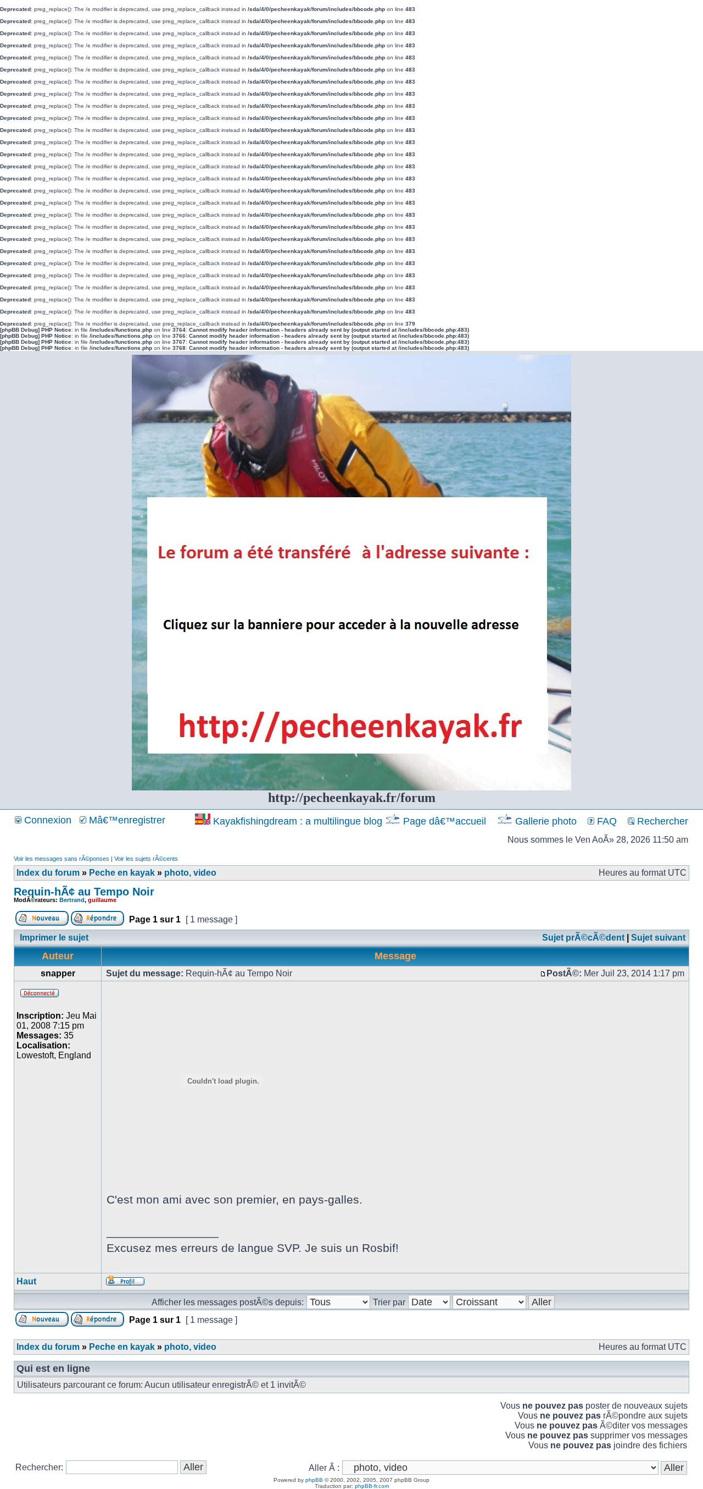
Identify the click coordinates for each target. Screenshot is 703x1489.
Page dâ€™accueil (444, 821)
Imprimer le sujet (54, 937)
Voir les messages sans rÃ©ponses (61, 858)
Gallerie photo (545, 821)
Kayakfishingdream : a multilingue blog (297, 821)
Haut (26, 1281)
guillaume (102, 900)
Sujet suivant (658, 937)
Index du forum (48, 872)
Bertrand (72, 900)
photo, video (190, 872)
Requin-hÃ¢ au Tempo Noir (84, 892)
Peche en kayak (122, 872)
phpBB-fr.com (372, 1486)
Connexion (46, 820)
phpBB (314, 1480)
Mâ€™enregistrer (125, 820)
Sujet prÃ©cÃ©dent (583, 937)
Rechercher (661, 821)
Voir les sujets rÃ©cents (146, 858)
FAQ (605, 821)
